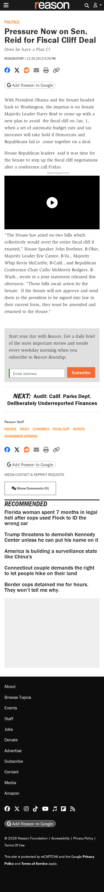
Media (10, 782)
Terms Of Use (14, 845)
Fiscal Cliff (61, 429)
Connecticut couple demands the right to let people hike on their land (49, 570)
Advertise (13, 750)
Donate (11, 739)
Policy (24, 429)
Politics (11, 22)
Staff (8, 718)
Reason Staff (14, 58)
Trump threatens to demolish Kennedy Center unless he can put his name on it (51, 537)
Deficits (79, 429)
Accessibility (60, 838)
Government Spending (20, 436)
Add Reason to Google (32, 85)
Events (10, 707)
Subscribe (81, 372)
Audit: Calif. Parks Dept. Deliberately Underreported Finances (52, 399)
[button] (97, 5)
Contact (11, 771)
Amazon (11, 793)
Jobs (8, 729)
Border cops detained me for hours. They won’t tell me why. (46, 587)
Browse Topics (17, 697)
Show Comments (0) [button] (32, 488)
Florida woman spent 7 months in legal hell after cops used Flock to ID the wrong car (50, 517)
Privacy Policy (83, 838)
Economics (41, 429)
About (10, 686)
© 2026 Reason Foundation (26, 838)
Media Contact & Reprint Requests (34, 474)
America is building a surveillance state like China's (50, 553)
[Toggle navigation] (6, 5)
